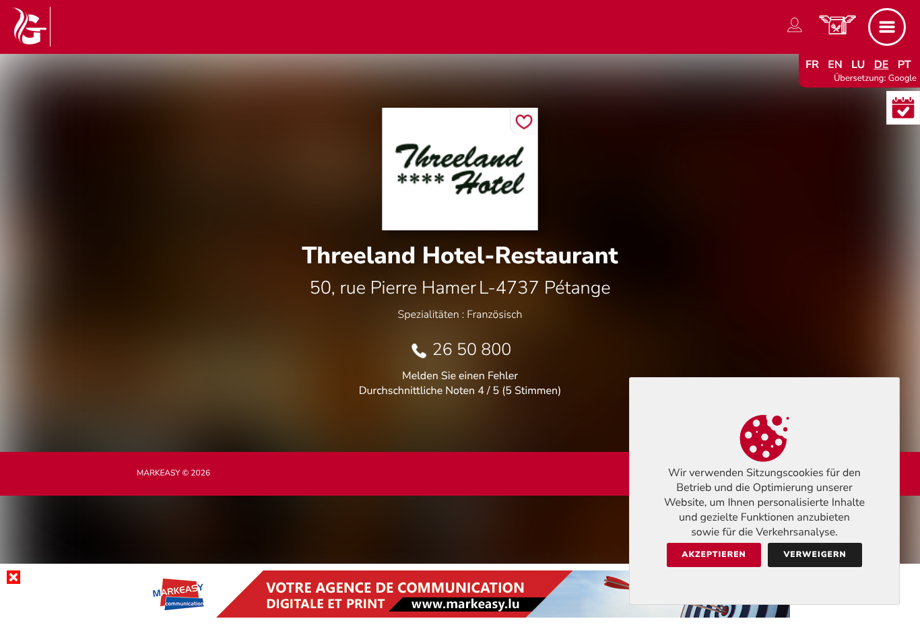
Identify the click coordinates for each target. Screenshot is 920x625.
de (881, 64)
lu (858, 64)
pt (904, 64)
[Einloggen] (795, 32)
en (835, 64)
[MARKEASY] (460, 614)
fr (812, 64)
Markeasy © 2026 (173, 473)
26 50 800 (472, 349)
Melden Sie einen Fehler (460, 375)
